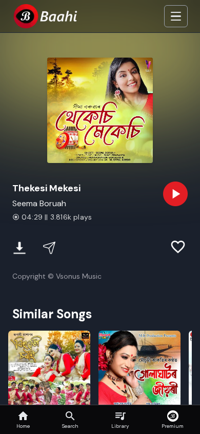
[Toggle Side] (176, 16)
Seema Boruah (39, 203)
